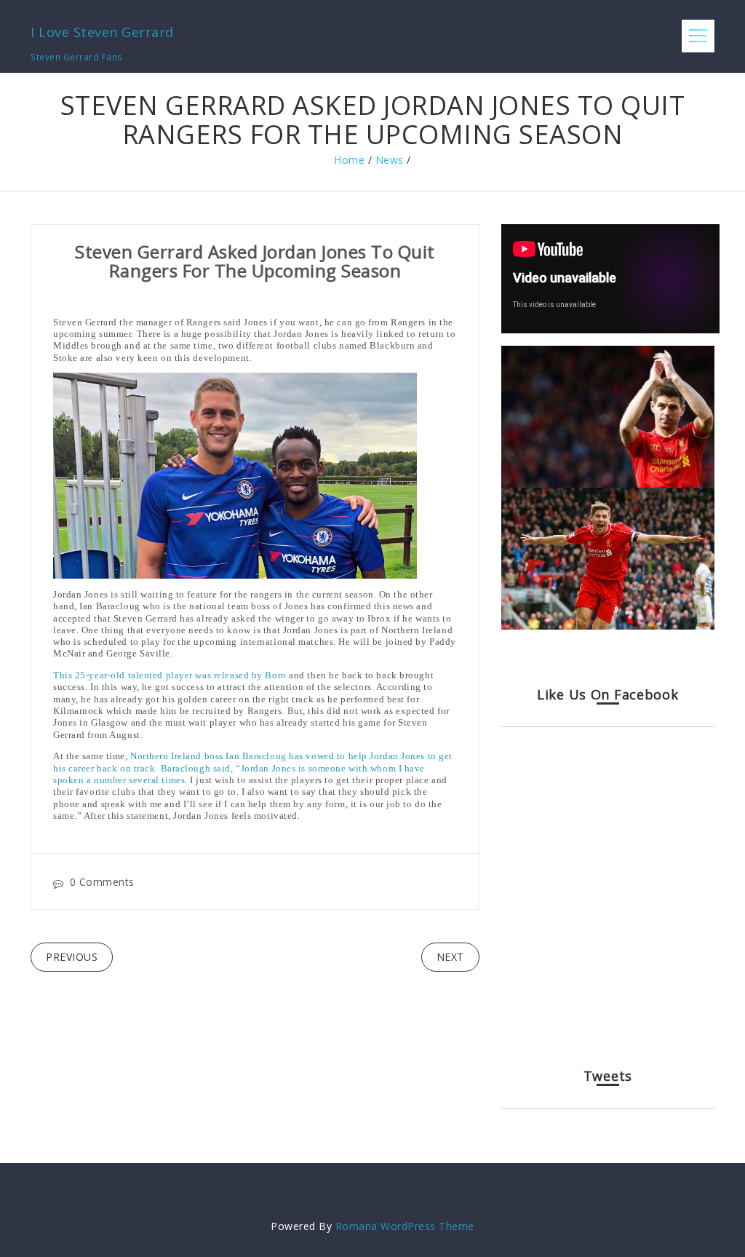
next (450, 957)
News (389, 160)
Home (349, 160)
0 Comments (102, 882)
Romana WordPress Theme (404, 1226)
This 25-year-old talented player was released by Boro (170, 675)
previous (71, 957)
